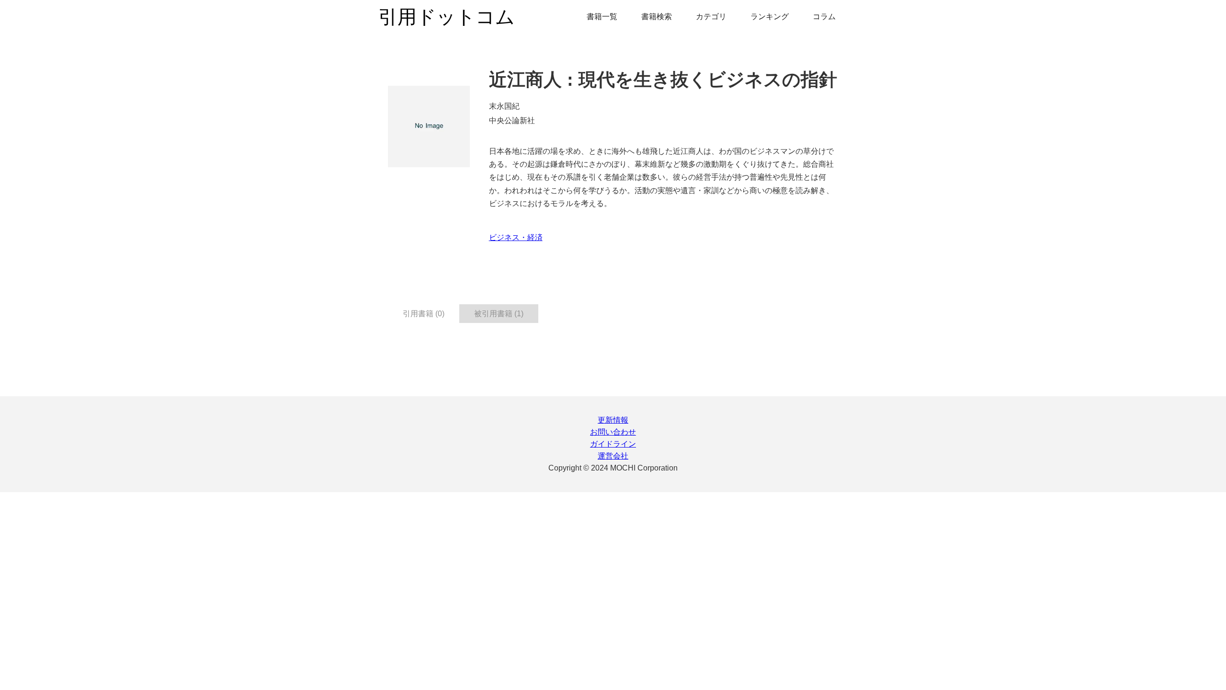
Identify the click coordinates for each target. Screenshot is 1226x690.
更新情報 (613, 420)
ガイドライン (613, 444)
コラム (824, 16)
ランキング (769, 16)
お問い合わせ (613, 432)
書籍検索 (656, 16)
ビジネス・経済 (516, 237)
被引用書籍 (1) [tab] (498, 314)
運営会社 (613, 456)
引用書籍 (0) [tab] (423, 314)
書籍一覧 (602, 16)
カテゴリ (711, 16)
